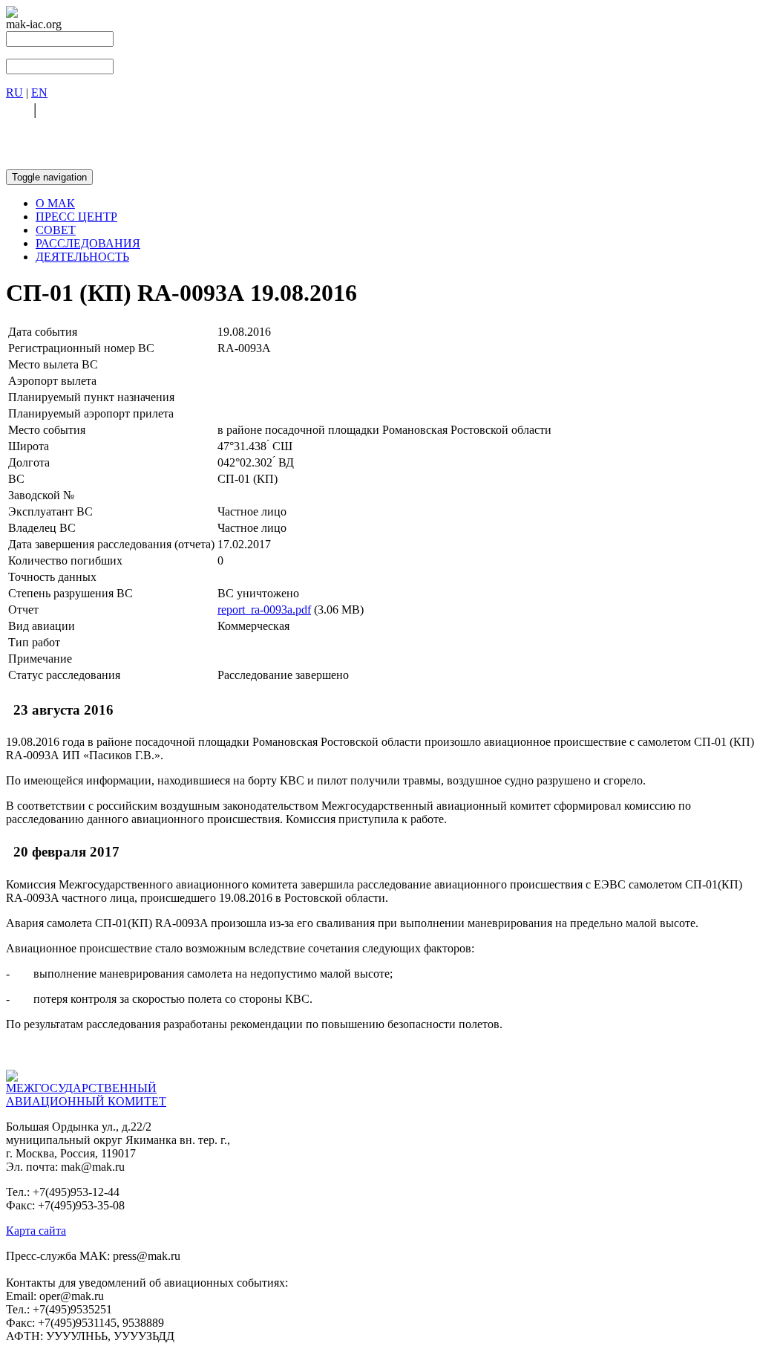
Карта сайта (36, 1230)
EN (39, 92)
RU (14, 92)
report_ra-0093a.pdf (264, 609)
